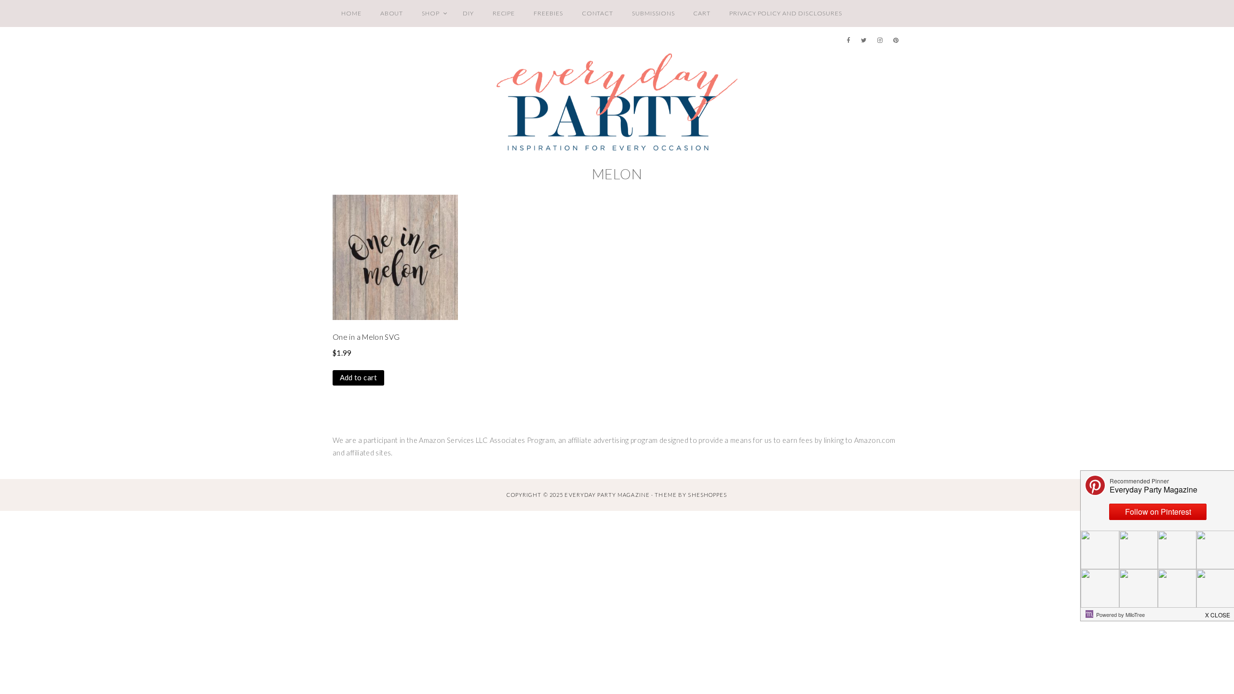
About (391, 13)
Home (351, 13)
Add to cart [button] (358, 378)
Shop (431, 13)
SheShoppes (707, 495)
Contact (598, 13)
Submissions (653, 13)
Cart (702, 13)
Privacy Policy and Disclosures (785, 13)
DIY (468, 13)
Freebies (548, 13)
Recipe (504, 13)
